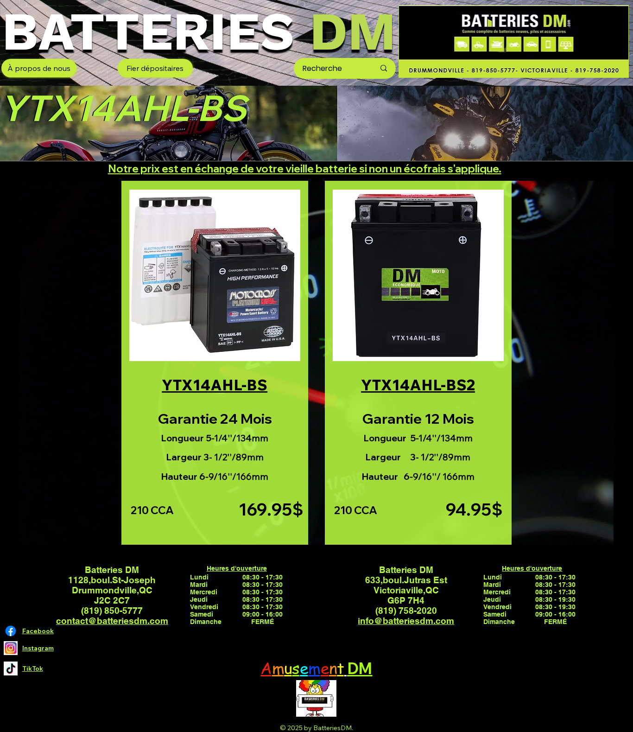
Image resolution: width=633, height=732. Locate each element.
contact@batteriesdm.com (112, 621)
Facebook (38, 631)
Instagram (38, 648)
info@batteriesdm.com (406, 621)
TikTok (32, 668)
